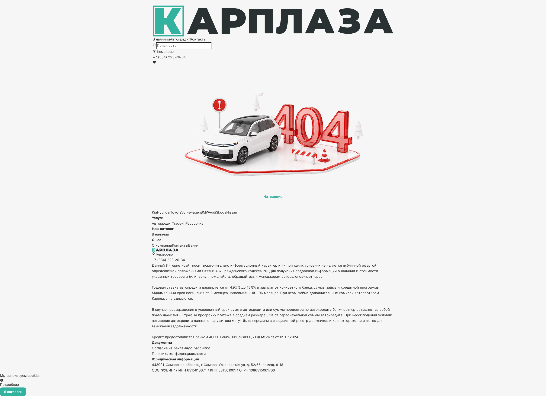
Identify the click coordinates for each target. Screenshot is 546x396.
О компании (162, 245)
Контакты (198, 39)
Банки (193, 245)
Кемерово (165, 51)
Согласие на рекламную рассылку (181, 348)
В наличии (161, 39)
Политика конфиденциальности (179, 353)
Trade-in (179, 223)
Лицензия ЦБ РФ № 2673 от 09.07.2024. (265, 337)
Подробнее (9, 384)
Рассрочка (194, 223)
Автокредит (180, 39)
